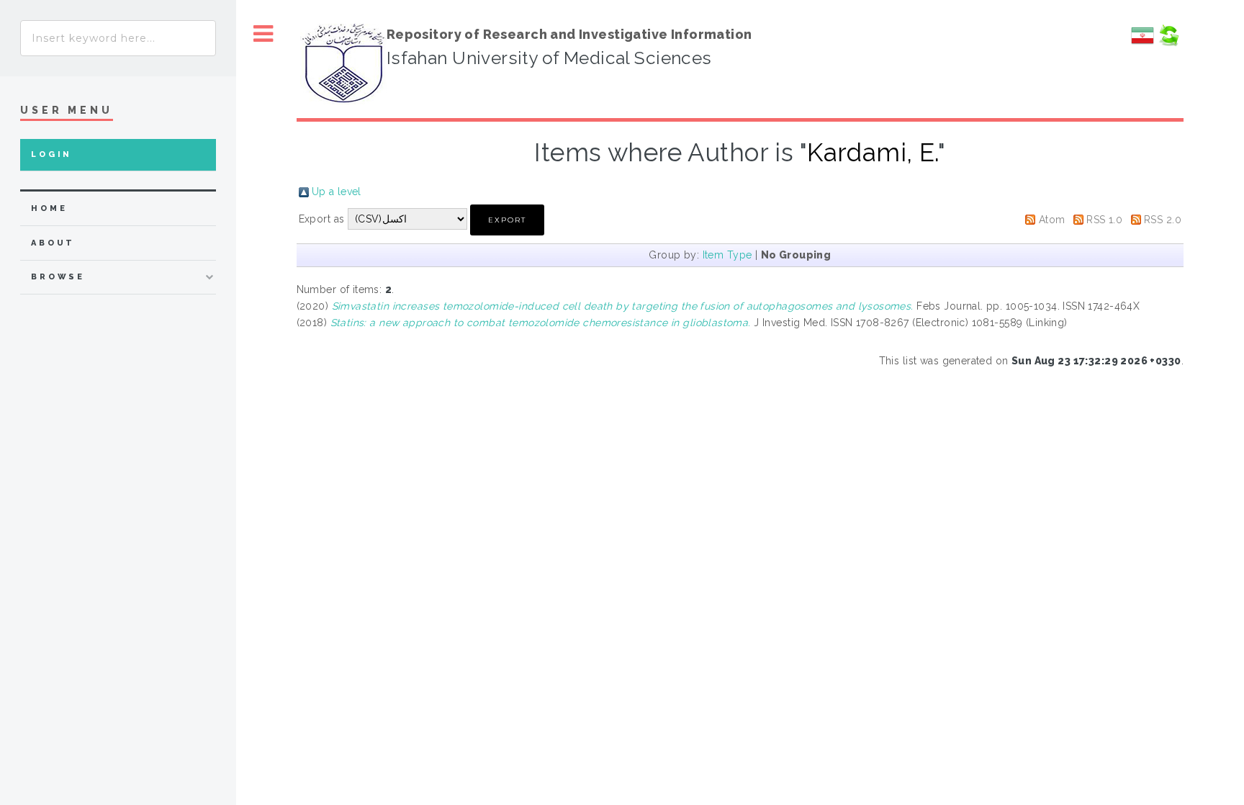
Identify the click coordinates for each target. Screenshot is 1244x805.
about (53, 243)
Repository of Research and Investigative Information (569, 34)
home (49, 208)
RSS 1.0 (1104, 219)
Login (51, 154)
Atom (1052, 219)
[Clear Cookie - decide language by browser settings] (1168, 43)
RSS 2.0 (1162, 219)
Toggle (263, 34)
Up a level (336, 191)
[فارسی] (1142, 43)
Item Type (727, 255)
